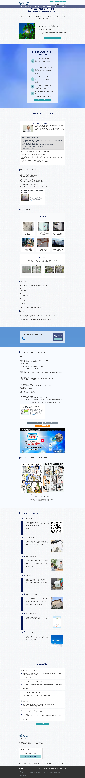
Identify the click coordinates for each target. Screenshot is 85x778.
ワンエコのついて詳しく (42, 99)
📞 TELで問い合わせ (35, 422)
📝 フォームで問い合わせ (50, 422)
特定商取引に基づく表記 (47, 768)
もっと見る (42, 723)
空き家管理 (43, 6)
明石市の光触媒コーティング (23, 772)
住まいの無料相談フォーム (31, 756)
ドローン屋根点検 (35, 6)
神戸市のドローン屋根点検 (56, 772)
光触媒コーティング (27, 6)
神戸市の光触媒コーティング (32, 772)
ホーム (20, 6)
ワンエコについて (55, 6)
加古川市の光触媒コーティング (40, 772)
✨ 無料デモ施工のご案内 (42, 425)
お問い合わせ (63, 6)
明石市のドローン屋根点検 (49, 772)
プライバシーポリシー (41, 768)
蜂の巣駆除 (49, 6)
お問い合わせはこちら (52, 38)
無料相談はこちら (58, 339)
